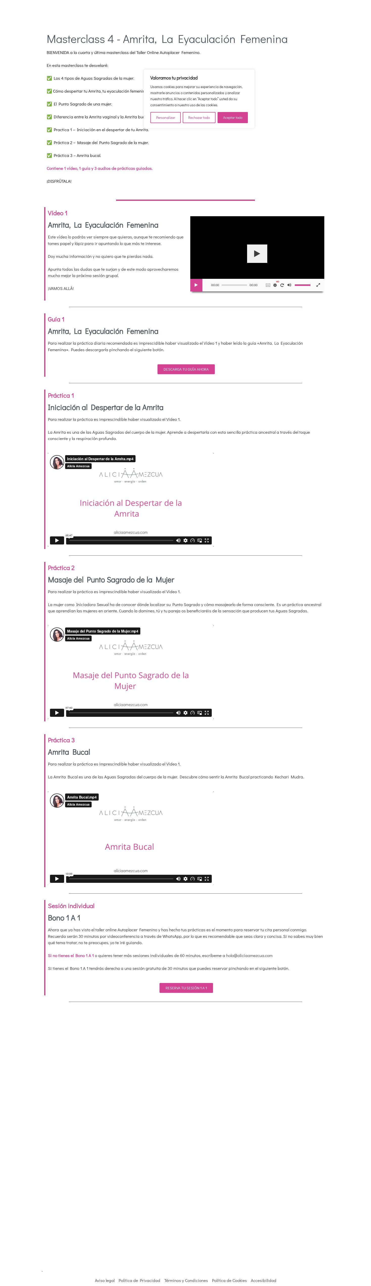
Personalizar (165, 117)
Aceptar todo (232, 117)
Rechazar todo (199, 117)
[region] (199, 98)
